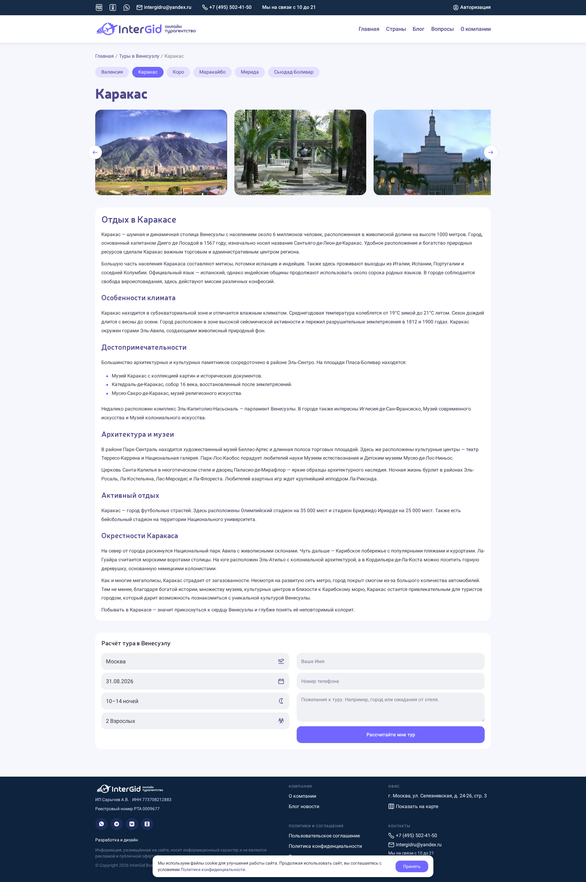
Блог (419, 29)
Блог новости (304, 806)
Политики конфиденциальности (213, 869)
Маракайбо (212, 72)
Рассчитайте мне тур (391, 735)
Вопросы (442, 29)
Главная (369, 29)
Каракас (147, 72)
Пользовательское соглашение (324, 836)
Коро (178, 72)
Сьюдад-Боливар (293, 72)
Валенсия (112, 72)
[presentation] (95, 152)
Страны (396, 29)
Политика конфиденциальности (325, 846)
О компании (476, 29)
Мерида (250, 72)
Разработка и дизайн (116, 839)
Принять (412, 866)
